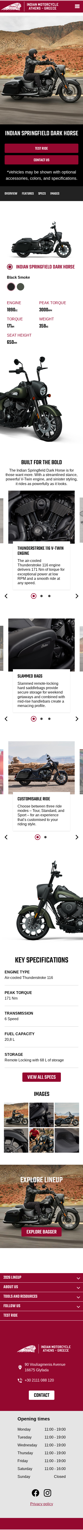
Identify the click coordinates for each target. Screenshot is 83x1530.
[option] (41, 541)
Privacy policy (41, 1504)
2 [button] (41, 596)
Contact (41, 1395)
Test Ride (41, 149)
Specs (42, 193)
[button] (6, 596)
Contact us (41, 160)
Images (54, 193)
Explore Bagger (41, 1232)
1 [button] (33, 596)
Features (28, 193)
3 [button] (49, 596)
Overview (11, 193)
